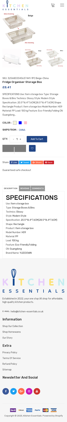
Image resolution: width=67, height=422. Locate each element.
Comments (38, 188)
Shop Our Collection (12, 326)
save (50, 162)
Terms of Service (11, 358)
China (22, 130)
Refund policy (9, 364)
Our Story (7, 337)
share (38, 162)
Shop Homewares (11, 332)
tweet (26, 162)
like (15, 162)
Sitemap (7, 369)
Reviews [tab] (24, 188)
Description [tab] (10, 188)
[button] (14, 148)
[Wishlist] (32, 148)
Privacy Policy (9, 352)
